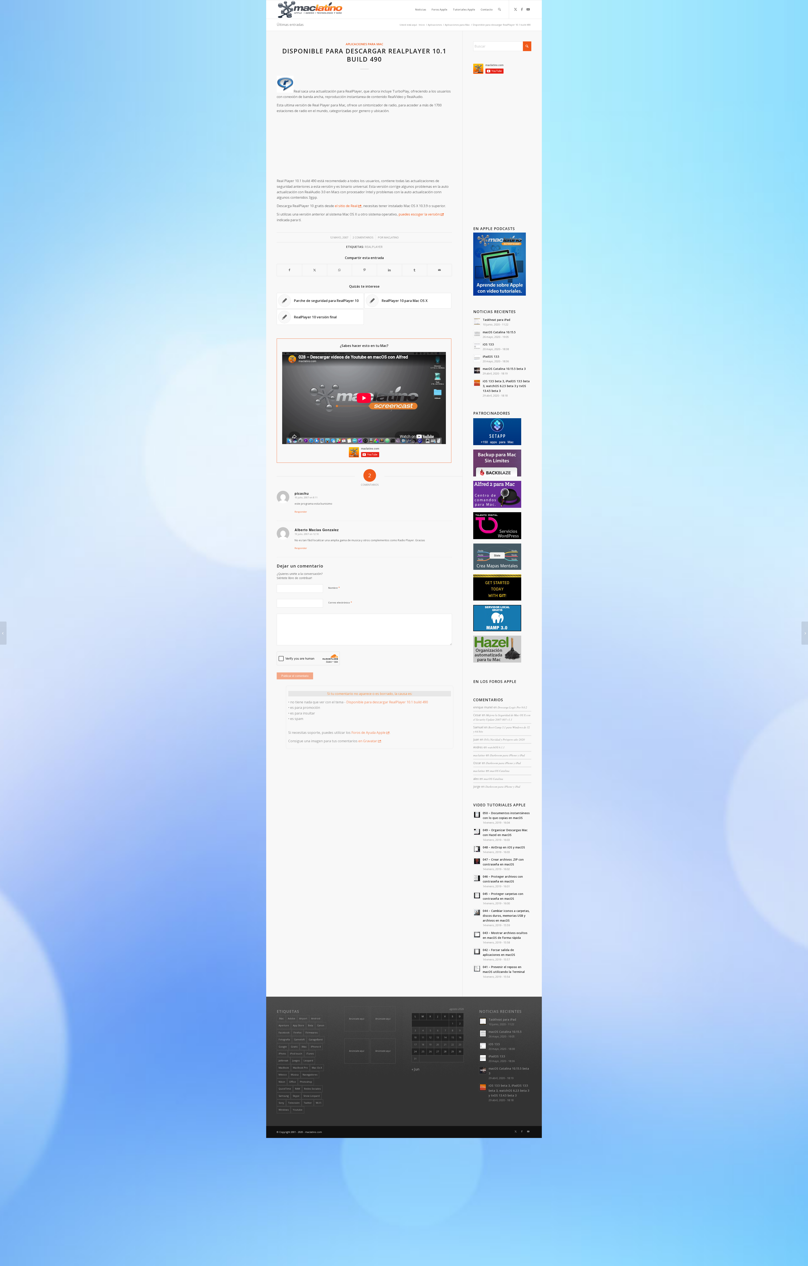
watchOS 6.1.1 (496, 747)
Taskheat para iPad (496, 320)
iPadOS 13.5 (491, 357)
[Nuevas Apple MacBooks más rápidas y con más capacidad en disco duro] (804, 633)
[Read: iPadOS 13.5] (477, 358)
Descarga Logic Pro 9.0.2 (512, 707)
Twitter (308, 1102)
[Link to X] (515, 9)
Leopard (308, 1060)
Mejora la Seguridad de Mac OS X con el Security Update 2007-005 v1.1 (501, 717)
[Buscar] (499, 9)
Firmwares (312, 1032)
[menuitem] (420, 9)
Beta (310, 1025)
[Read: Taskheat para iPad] (477, 321)
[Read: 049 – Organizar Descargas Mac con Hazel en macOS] (477, 832)
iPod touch (296, 1053)
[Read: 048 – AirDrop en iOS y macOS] (477, 849)
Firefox (298, 1032)
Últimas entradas (290, 24)
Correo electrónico (340, 602)
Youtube (297, 1109)
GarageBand (316, 1039)
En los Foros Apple (494, 682)
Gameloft (299, 1039)
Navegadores (310, 1074)
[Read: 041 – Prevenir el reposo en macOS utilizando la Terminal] (477, 968)
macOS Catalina (499, 771)
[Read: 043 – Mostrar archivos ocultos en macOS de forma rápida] (477, 934)
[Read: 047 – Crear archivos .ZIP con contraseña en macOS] (477, 861)
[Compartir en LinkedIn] (389, 270)
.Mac (281, 1018)
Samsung (284, 1095)
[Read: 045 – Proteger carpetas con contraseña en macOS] (477, 895)
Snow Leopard (311, 1095)
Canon (320, 1025)
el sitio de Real (346, 206)
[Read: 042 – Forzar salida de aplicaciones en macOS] (477, 951)
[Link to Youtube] (528, 9)
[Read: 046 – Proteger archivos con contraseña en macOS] (477, 878)
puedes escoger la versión (419, 214)
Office (292, 1081)
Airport (303, 1018)
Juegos (296, 1060)
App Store (298, 1025)
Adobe (291, 1018)
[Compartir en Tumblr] (414, 270)
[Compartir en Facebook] (289, 270)
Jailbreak (283, 1060)
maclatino (391, 237)
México (283, 1074)
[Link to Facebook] (522, 9)
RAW (297, 1088)
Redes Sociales (312, 1088)
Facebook (284, 1032)
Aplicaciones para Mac (364, 44)
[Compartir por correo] (439, 270)
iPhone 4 (316, 1046)
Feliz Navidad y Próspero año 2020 (504, 739)
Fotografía (284, 1039)
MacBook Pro (300, 1067)
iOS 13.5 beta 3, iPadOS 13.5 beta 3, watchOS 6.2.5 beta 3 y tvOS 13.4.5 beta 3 (506, 386)
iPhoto (282, 1053)
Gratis (294, 1046)
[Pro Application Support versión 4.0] (3, 633)
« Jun (415, 1069)
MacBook (284, 1067)
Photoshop (306, 1081)
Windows (284, 1109)
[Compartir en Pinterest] (364, 270)
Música (295, 1074)
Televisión (294, 1102)
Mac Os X (317, 1067)
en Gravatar (367, 741)
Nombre (334, 588)
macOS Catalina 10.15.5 (499, 332)
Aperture (284, 1025)
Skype (296, 1095)
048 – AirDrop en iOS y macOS (504, 847)
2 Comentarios (363, 237)
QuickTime (285, 1088)
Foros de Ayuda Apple (368, 732)
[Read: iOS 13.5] (477, 346)
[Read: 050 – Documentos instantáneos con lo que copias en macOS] (477, 815)
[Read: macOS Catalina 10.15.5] (477, 334)
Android (315, 1018)
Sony (281, 1102)
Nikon (282, 1081)
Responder (301, 511)
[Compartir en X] (314, 270)
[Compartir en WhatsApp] (339, 270)
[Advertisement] (364, 145)
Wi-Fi (318, 1102)
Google (283, 1046)
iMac (304, 1046)
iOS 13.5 (488, 344)
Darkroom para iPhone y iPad (507, 755)
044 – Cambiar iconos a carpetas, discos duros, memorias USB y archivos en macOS (506, 915)
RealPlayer (374, 247)
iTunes (310, 1053)
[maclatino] (310, 9)
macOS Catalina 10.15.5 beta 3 (504, 369)
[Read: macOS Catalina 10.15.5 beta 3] (477, 370)
